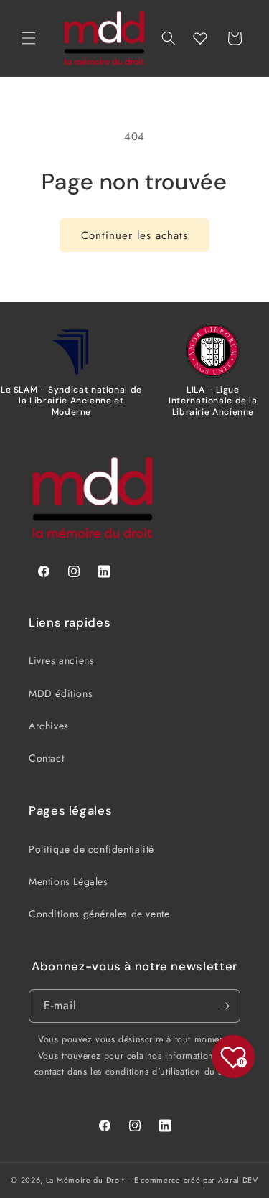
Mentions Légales (68, 881)
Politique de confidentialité (91, 849)
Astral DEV (238, 1180)
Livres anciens (61, 660)
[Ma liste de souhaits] (200, 38)
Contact (46, 758)
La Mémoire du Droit (85, 1180)
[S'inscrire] (224, 1006)
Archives (49, 726)
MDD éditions (61, 693)
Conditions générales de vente (99, 914)
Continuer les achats (134, 235)
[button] (28, 38)
